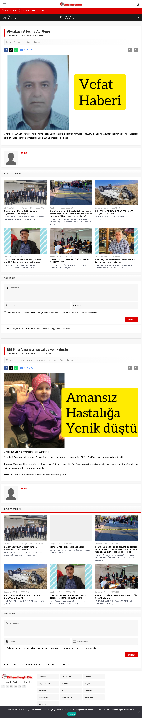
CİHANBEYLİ (9, 208)
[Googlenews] (24, 686)
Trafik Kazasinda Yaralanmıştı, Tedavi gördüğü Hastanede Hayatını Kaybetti (22, 260)
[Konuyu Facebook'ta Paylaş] (6, 50)
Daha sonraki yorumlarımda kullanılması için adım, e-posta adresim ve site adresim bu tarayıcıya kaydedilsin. (52, 312)
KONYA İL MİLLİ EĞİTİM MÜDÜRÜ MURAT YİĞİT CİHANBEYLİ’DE (71, 260)
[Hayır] (138, 712)
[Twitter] (7, 686)
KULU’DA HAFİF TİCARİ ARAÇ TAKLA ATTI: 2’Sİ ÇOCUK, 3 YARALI (115, 212)
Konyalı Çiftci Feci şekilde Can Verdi (67, 546)
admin (24, 152)
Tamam (72, 714)
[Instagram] (11, 686)
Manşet (24, 208)
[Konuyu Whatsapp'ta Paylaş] (16, 50)
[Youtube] (15, 686)
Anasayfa (10, 35)
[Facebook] (3, 686)
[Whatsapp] (19, 686)
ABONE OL (28, 50)
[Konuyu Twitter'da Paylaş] (11, 50)
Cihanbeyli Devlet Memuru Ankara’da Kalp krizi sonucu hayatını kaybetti (115, 260)
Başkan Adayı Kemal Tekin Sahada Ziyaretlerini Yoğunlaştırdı (20, 212)
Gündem (18, 35)
